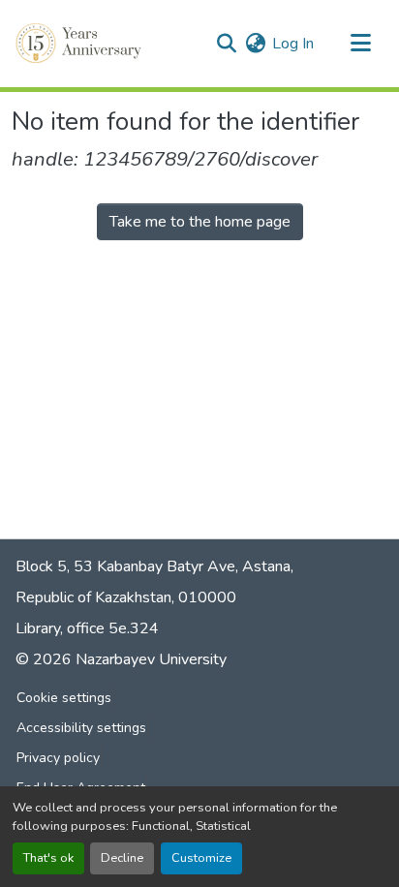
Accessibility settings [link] (81, 728)
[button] (80, 43)
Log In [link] (293, 43)
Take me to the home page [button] (200, 221)
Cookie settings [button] (63, 697)
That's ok (48, 858)
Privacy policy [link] (58, 758)
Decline (122, 858)
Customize (201, 858)
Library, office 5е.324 (87, 628)
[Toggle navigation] (360, 43)
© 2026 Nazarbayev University (121, 659)
